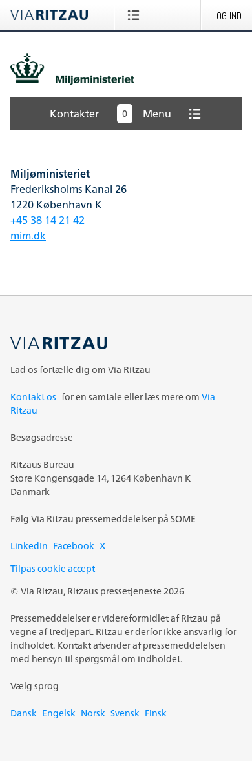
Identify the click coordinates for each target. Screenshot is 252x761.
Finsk (156, 713)
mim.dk (28, 236)
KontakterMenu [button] (110, 114)
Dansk (23, 713)
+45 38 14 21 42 (47, 220)
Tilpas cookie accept (52, 568)
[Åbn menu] (136, 15)
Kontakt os (33, 397)
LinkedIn (29, 546)
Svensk (125, 713)
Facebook (73, 546)
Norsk (93, 713)
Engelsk (59, 713)
